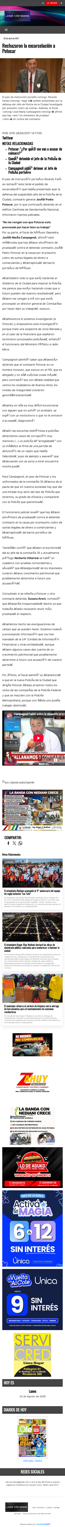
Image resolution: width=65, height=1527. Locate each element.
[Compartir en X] (14, 843)
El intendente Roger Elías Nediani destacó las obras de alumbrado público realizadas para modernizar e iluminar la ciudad (31, 947)
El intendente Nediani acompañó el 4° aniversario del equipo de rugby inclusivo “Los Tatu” (32, 892)
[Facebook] (61, 3)
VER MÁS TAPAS (32, 1460)
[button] (43, 3)
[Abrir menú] (6, 29)
